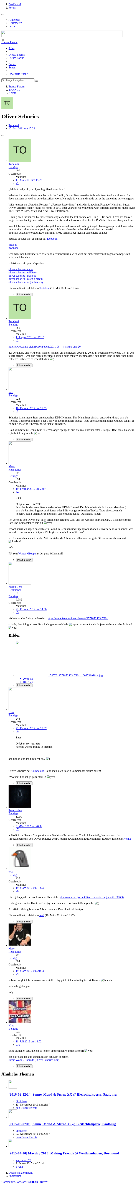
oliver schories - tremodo (22, 275)
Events (19, 1166)
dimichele (21, 1101)
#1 (17, 183)
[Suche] (2, 40)
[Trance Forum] (62, 35)
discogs (13, 244)
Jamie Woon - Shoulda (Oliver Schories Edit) (34, 1059)
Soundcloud (37, 770)
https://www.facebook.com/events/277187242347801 (78, 618)
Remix (127, 838)
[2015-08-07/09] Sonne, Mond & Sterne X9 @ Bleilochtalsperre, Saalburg (62, 1124)
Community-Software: (24, 1181)
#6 (17, 731)
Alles (11, 48)
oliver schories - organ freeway (26, 282)
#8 (17, 891)
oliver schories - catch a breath (26, 278)
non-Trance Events (26, 1107)
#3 (17, 411)
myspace (13, 247)
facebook (52, 238)
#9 (17, 974)
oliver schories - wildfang (23, 272)
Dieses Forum (16, 57)
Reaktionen (15, 469)
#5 (17, 612)
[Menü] (2, 14)
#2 (17, 340)
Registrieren (15, 22)
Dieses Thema (17, 54)
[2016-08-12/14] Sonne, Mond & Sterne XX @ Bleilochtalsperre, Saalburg (63, 1094)
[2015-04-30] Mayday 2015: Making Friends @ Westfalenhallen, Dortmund (64, 1153)
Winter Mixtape (27, 553)
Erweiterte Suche (18, 73)
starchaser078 (23, 1160)
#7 (17, 829)
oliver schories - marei (21, 269)
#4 (17, 491)
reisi (41, 915)
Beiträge (13, 167)
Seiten (12, 67)
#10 (18, 1044)
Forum (12, 64)
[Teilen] (2, 135)
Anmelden (14, 19)
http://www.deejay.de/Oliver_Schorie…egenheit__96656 (92, 897)
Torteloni (14, 125)
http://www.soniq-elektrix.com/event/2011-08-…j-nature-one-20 (45, 346)
